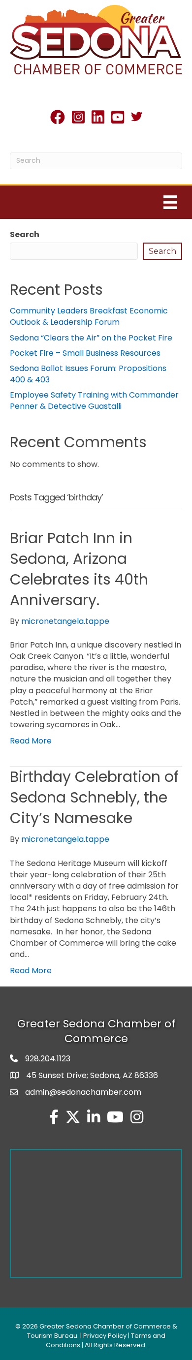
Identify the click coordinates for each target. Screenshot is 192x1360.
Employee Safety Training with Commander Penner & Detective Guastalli (94, 400)
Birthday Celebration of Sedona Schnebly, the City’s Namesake (94, 797)
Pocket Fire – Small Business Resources (85, 353)
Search (24, 234)
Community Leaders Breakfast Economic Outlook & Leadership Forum (89, 316)
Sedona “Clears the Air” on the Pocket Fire (91, 337)
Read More (31, 740)
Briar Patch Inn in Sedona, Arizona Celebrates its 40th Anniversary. (79, 569)
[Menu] (170, 202)
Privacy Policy (105, 1335)
